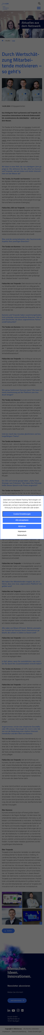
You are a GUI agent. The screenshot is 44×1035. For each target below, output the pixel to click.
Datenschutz (22, 535)
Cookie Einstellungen (22, 514)
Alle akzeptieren (22, 520)
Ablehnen (22, 526)
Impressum (22, 531)
